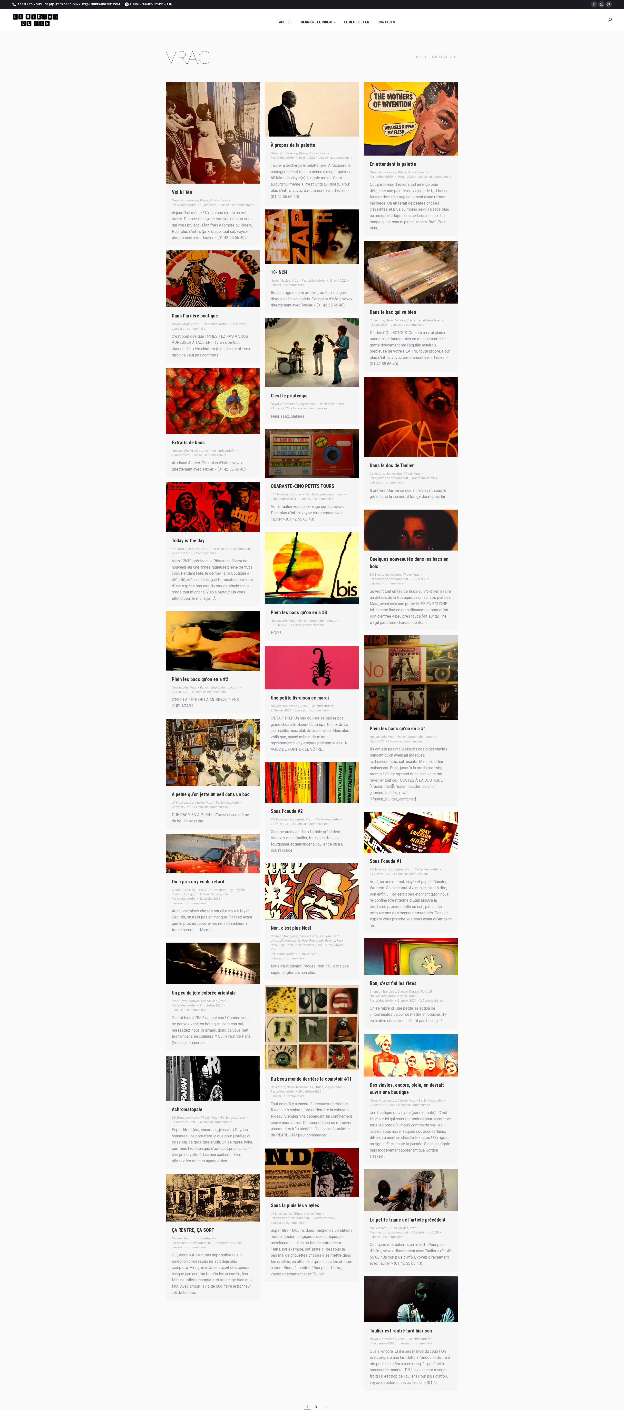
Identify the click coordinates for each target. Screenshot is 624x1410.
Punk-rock (179, 894)
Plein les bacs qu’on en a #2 (200, 679)
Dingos (414, 991)
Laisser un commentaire (236, 205)
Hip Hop (189, 890)
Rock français (304, 945)
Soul (206, 894)
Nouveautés (189, 200)
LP (173, 802)
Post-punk (316, 940)
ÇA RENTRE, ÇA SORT (193, 1230)
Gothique (325, 936)
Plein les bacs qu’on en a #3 (299, 612)
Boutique (184, 549)
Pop (230, 890)
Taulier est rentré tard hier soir (401, 1331)
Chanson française (284, 936)
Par (184, 205)
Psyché (240, 890)
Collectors (377, 320)
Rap (190, 894)
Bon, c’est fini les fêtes (393, 983)
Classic (177, 890)
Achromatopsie (187, 1109)
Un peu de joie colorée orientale (204, 993)
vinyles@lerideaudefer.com (96, 4)
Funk (313, 936)
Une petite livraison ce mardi (300, 698)
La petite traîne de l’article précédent (408, 1220)
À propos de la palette (293, 145)
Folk (424, 991)
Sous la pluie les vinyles (295, 1205)
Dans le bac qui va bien (393, 312)
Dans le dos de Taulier (392, 465)
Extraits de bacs (188, 442)
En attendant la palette (393, 164)
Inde (175, 1001)
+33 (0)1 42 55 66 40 (57, 4)
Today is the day (188, 540)
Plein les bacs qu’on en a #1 (398, 728)
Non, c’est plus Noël (291, 928)
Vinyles (215, 200)
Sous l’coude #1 (386, 861)
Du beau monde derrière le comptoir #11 (311, 1079)
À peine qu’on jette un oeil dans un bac (211, 794)
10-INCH (279, 272)
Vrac (224, 200)
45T (273, 494)
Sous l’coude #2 (287, 811)
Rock (198, 894)
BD (273, 819)
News (176, 200)
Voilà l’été (182, 192)
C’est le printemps (289, 396)
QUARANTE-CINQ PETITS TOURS (302, 486)
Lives (274, 940)
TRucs (204, 200)
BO (372, 574)
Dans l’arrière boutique (195, 316)
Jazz (200, 890)
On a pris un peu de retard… (199, 882)
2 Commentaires (205, 553)
